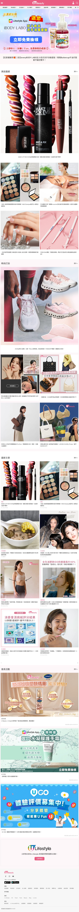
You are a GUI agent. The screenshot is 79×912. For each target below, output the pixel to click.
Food (21, 897)
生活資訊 (42, 550)
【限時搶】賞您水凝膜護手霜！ (10, 776)
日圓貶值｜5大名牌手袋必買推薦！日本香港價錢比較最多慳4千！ (59, 397)
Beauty (25, 897)
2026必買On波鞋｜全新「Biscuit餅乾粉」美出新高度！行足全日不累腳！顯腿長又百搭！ (39, 349)
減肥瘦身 (42, 600)
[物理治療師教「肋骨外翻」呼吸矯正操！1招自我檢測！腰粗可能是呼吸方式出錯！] (20, 579)
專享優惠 (72, 888)
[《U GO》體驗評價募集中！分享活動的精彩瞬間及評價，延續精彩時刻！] (39, 806)
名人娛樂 (29, 7)
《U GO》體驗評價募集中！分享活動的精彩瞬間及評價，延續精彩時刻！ (21, 832)
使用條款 (29, 903)
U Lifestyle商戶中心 (14, 903)
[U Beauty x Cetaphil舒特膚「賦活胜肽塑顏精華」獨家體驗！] (39, 695)
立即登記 (39, 859)
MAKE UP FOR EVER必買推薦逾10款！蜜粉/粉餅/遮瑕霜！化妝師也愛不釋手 (39, 157)
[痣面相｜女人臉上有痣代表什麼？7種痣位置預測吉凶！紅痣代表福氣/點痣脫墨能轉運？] (59, 529)
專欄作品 (54, 888)
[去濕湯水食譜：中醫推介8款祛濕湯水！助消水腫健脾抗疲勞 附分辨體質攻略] (20, 529)
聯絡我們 (41, 903)
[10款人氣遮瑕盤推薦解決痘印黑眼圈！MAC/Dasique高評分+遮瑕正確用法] (59, 480)
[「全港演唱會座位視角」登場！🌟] (39, 31)
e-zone (35, 897)
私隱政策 (35, 903)
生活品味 (21, 7)
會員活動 (66, 888)
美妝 (2, 501)
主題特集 (60, 888)
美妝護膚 (5, 7)
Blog (30, 897)
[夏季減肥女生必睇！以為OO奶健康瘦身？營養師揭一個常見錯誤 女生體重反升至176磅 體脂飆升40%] (59, 579)
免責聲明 (23, 903)
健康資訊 (38, 7)
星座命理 (46, 7)
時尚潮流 (13, 7)
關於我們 (6, 903)
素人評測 (48, 888)
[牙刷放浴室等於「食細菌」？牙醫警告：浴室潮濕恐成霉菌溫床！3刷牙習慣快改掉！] (59, 628)
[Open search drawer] (77, 3)
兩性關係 (53, 7)
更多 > (76, 71)
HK (12, 897)
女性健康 (3, 550)
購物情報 (61, 7)
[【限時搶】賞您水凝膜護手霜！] (39, 750)
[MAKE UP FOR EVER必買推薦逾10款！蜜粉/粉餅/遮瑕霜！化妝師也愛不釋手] (20, 480)
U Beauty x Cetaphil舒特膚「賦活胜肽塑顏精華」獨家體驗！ (18, 721)
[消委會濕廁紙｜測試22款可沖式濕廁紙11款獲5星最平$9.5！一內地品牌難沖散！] (20, 628)
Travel (16, 897)
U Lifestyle (6, 897)
